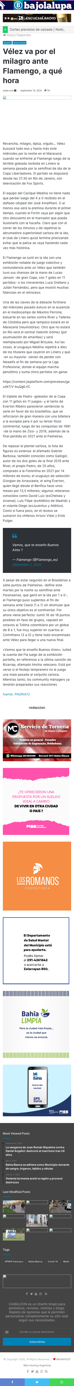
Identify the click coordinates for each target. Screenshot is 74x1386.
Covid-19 (53, 1261)
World (66, 1261)
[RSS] (46, 1294)
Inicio (10, 35)
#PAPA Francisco (14, 1261)
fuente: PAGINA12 (16, 694)
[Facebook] (28, 1294)
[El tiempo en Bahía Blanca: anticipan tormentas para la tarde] (60, 1234)
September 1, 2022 (26, 565)
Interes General (19, 43)
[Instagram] (41, 1294)
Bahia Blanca (35, 1261)
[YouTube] (37, 1294)
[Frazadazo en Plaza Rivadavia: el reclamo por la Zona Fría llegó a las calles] (14, 1220)
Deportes (24, 35)
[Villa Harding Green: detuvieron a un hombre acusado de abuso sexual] (37, 1220)
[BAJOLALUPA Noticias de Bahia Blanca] (37, 5)
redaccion (8, 90)
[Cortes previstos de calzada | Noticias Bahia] (60, 1206)
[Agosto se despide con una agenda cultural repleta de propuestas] (37, 1234)
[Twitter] (32, 1294)
